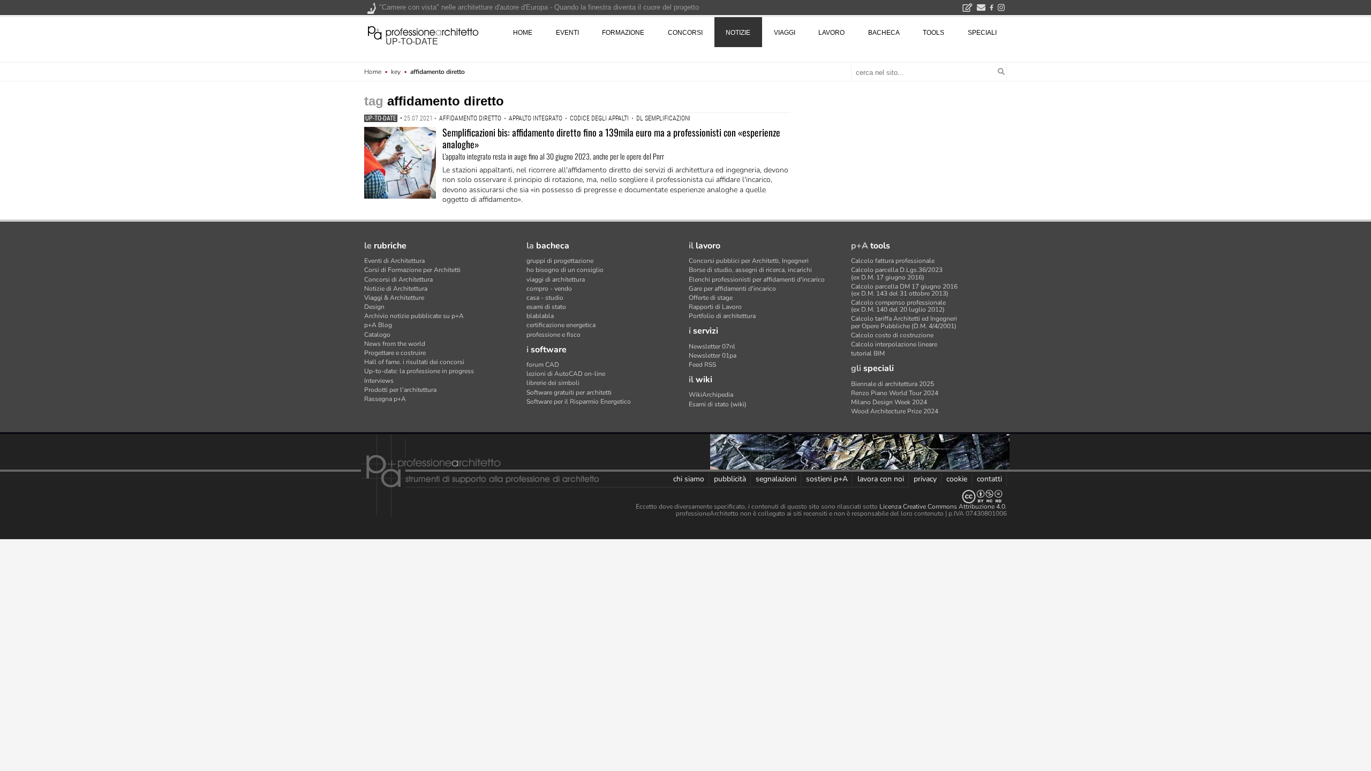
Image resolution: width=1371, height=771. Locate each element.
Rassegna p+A (385, 399)
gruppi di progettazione (559, 260)
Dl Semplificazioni (663, 118)
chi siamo (688, 479)
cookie (956, 479)
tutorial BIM (868, 353)
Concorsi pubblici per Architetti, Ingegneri (749, 260)
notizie (738, 32)
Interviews (379, 380)
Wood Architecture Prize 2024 (894, 411)
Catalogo (377, 334)
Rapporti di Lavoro (715, 307)
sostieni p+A (827, 479)
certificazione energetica (561, 325)
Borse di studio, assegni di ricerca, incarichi (750, 270)
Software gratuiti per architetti (569, 392)
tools (933, 32)
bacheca (884, 32)
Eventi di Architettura (394, 260)
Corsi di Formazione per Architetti (412, 270)
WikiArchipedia (711, 394)
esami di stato (546, 307)
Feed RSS (702, 364)
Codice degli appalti (599, 118)
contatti (989, 479)
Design (374, 307)
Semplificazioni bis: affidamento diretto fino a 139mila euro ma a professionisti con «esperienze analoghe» (611, 138)
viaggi (784, 32)
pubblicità (730, 479)
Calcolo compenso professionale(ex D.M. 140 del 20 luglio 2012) (898, 306)
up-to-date (412, 41)
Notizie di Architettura (395, 288)
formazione (623, 32)
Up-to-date (380, 118)
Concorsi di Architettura (398, 279)
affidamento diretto (470, 118)
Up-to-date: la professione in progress (419, 371)
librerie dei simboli (552, 383)
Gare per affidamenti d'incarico (732, 288)
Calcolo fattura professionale (893, 260)
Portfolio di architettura (722, 316)
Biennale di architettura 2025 (892, 384)
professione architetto (423, 31)
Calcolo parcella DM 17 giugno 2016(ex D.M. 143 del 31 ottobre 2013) (904, 290)
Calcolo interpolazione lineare (894, 344)
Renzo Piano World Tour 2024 (894, 393)
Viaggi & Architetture (394, 297)
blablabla (540, 316)
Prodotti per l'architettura (400, 390)
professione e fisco (553, 334)
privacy (925, 479)
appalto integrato (535, 118)
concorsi (685, 32)
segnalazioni (776, 479)
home (522, 32)
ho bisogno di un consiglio (565, 270)
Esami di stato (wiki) (718, 404)
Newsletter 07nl (712, 346)
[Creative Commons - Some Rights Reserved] (685, 496)
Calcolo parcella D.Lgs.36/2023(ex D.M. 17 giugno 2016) (897, 273)
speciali (982, 32)
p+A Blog (378, 325)
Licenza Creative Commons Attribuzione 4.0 (942, 506)
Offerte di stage (711, 297)
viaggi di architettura (555, 279)
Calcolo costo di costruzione (892, 335)
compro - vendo (549, 288)
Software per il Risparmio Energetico (578, 401)
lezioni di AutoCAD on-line (565, 373)
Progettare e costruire (395, 353)
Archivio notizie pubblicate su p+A (414, 316)
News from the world (394, 343)
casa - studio (544, 297)
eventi (567, 32)
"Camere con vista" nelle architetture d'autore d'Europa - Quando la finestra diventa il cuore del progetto (539, 7)
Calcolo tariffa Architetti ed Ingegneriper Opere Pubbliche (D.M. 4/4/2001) (904, 322)
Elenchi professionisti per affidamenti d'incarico (757, 279)
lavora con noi (880, 479)
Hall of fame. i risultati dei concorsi (414, 362)
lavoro (831, 32)
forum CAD (542, 364)
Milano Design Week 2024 (889, 402)
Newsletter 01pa (712, 355)
